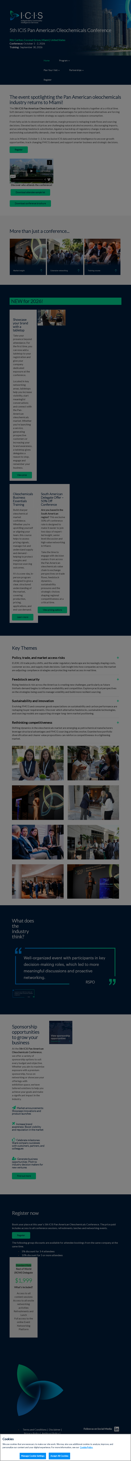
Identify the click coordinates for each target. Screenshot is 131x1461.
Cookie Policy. (86, 1447)
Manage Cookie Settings (32, 1456)
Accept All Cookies (59, 1456)
